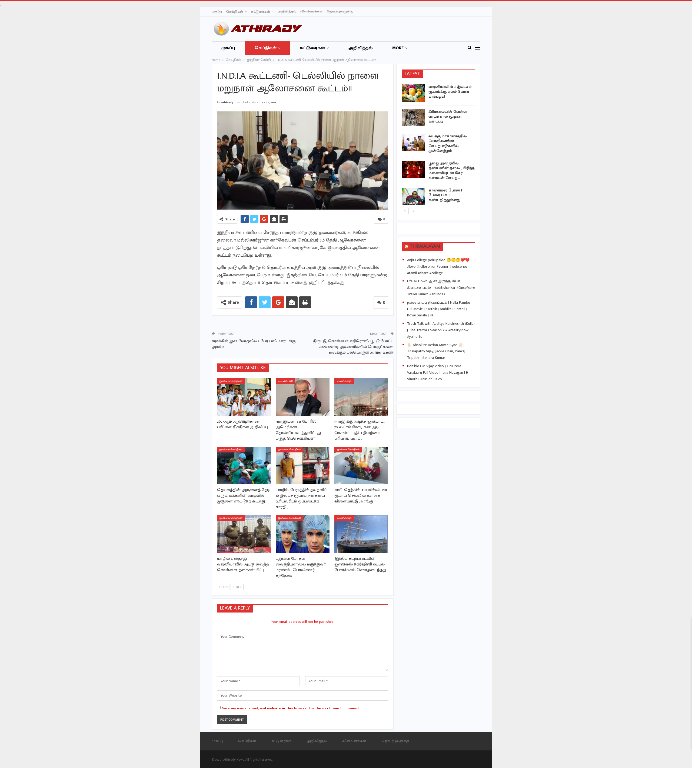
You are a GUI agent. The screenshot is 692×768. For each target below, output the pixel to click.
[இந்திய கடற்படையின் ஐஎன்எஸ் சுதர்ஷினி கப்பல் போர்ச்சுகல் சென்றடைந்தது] (361, 534)
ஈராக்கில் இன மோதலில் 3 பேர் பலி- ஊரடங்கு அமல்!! (254, 344)
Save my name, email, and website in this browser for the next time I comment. (291, 708)
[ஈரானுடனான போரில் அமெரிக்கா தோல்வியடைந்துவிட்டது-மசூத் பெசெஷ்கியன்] (303, 397)
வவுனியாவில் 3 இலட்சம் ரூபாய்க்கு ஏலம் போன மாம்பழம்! (449, 92)
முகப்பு (217, 11)
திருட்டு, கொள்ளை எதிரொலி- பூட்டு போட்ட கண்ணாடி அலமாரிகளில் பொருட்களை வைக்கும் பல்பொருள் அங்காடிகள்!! (353, 347)
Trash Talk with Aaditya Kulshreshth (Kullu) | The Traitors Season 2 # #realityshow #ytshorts (441, 330)
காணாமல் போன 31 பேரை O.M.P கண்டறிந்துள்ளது (446, 195)
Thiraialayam (425, 246)
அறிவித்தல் (287, 11)
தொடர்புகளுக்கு (340, 11)
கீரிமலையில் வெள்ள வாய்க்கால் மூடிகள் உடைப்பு (447, 116)
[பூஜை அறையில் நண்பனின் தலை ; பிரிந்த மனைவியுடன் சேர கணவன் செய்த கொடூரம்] (413, 169)
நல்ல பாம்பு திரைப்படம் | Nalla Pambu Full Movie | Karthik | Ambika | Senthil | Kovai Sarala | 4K (438, 309)
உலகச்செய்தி (285, 381)
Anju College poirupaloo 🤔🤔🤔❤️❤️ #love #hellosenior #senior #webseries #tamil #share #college (438, 266)
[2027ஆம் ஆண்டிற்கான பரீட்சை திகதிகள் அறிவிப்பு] (244, 397)
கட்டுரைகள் (260, 11)
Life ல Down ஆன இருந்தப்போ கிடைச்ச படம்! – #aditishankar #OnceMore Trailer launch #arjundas (441, 287)
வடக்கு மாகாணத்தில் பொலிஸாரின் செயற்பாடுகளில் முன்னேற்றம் (447, 143)
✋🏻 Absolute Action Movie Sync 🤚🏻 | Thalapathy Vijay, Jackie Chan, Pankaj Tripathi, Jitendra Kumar (436, 351)
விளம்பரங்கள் (311, 11)
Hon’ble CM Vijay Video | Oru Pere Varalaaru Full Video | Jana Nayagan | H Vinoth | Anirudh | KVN (437, 372)
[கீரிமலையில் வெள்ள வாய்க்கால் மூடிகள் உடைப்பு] (413, 118)
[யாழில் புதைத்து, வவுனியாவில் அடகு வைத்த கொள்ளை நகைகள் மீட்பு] (244, 534)
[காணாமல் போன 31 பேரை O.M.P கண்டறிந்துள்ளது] (413, 196)
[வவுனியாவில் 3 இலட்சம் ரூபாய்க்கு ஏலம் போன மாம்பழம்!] (413, 93)
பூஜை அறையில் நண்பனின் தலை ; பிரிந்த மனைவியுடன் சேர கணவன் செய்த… (451, 170)
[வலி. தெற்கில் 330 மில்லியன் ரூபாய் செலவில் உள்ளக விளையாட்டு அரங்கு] (361, 465)
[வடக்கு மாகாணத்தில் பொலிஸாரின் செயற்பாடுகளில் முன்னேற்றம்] (413, 142)
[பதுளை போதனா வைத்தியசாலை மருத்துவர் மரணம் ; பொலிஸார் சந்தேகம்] (303, 534)
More (398, 48)
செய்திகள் (234, 11)
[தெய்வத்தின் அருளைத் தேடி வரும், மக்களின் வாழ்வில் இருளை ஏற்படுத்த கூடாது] (244, 465)
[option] (438, 145)
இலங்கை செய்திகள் (230, 381)
